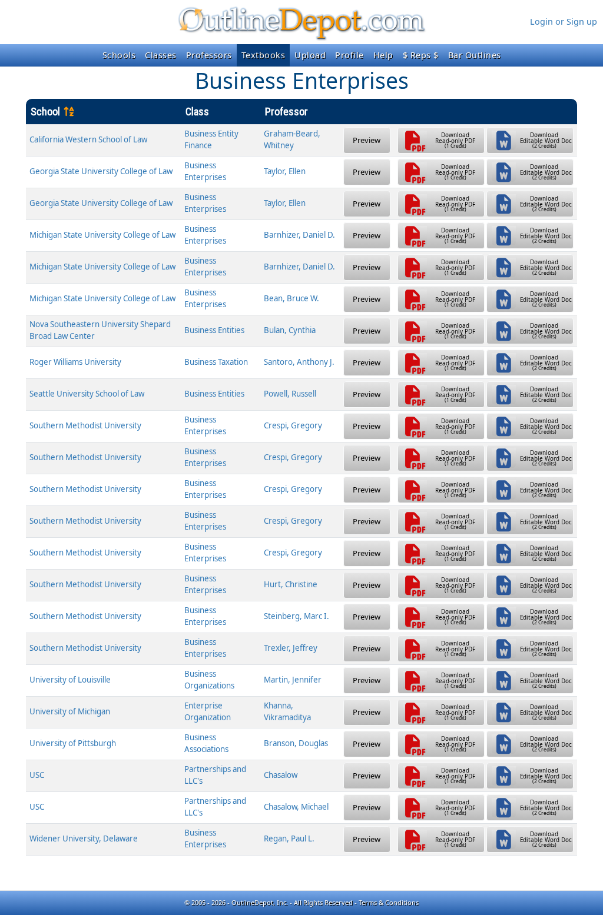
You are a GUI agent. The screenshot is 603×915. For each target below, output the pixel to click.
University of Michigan (69, 711)
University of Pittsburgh (72, 743)
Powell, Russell (290, 393)
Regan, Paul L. (289, 838)
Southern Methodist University (85, 425)
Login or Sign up (563, 21)
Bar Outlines (474, 55)
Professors (209, 55)
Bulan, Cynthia (290, 330)
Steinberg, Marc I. (296, 616)
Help (383, 55)
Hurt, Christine (290, 584)
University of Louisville (70, 679)
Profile (349, 55)
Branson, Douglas (296, 743)
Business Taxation (216, 362)
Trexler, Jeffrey (290, 648)
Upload (310, 55)
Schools (119, 55)
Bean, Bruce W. (291, 298)
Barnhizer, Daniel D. (299, 234)
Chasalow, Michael (296, 806)
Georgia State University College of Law (101, 171)
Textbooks (263, 55)
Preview (366, 140)
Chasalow (280, 775)
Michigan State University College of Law (102, 234)
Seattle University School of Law (86, 393)
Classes (161, 55)
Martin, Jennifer (293, 679)
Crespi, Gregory (293, 425)
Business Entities (214, 330)
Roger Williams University (75, 362)
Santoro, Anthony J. (299, 362)
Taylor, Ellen (285, 171)
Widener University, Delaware (83, 838)
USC (36, 775)
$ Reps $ (421, 55)
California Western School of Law (88, 139)
